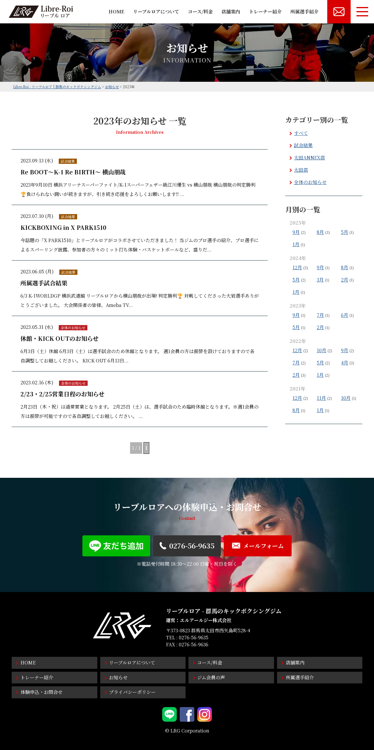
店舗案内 (230, 11)
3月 (320, 279)
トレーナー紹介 (265, 11)
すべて (301, 133)
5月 (344, 232)
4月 (344, 362)
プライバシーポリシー (132, 692)
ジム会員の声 (211, 677)
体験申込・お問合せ (41, 692)
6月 (344, 315)
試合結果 (303, 145)
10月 (321, 350)
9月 (296, 232)
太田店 (301, 169)
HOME (116, 11)
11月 (321, 398)
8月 (320, 232)
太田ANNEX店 (309, 157)
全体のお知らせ (310, 182)
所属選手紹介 (304, 11)
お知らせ (118, 677)
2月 (344, 279)
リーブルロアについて (156, 11)
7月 (320, 315)
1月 (295, 244)
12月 (297, 267)
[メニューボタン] (362, 11)
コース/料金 (200, 11)
